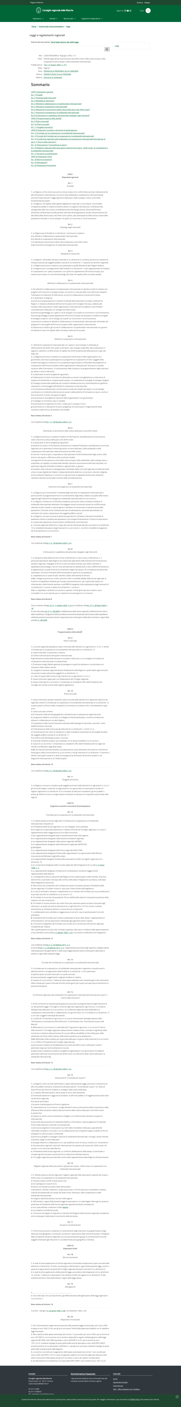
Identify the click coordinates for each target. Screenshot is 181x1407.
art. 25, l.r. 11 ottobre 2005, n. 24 (59, 605)
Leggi (117, 45)
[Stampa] (106, 49)
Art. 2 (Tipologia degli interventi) (43, 97)
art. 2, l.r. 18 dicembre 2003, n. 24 (58, 543)
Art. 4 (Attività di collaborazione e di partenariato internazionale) (56, 103)
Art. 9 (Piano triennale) (40, 121)
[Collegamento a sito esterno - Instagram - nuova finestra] (130, 10)
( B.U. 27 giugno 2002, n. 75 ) (55, 64)
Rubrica (140, 2)
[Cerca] (148, 10)
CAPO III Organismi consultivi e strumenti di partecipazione (54, 130)
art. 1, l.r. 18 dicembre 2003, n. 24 (58, 422)
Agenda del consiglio (120, 1382)
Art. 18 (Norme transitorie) (41, 159)
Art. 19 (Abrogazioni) (39, 162)
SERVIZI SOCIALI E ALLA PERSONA (57, 74)
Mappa (147, 2)
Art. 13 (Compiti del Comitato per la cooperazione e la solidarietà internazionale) (62, 136)
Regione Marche (36, 2)
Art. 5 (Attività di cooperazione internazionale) (49, 106)
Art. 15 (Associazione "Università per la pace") (49, 145)
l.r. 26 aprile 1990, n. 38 (56, 1310)
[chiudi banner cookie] (177, 1397)
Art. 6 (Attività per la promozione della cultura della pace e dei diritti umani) (60, 109)
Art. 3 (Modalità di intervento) (42, 100)
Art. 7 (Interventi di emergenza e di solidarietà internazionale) (55, 112)
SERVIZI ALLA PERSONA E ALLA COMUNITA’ (61, 71)
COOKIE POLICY (134, 1399)
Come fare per (118, 1385)
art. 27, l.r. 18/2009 (52, 611)
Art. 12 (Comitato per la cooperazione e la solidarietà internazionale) (58, 133)
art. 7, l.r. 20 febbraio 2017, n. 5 (52, 947)
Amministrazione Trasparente (83, 1373)
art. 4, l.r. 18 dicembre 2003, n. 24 (58, 1069)
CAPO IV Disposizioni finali (41, 156)
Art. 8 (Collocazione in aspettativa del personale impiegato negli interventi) (60, 115)
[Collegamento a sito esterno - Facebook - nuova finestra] (125, 10)
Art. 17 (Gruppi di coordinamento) (44, 153)
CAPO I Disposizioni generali (42, 92)
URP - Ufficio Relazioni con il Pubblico (126, 1389)
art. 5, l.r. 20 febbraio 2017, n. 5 (58, 944)
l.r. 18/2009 (42, 620)
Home (34, 26)
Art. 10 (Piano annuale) (40, 124)
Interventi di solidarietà (53, 77)
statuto (65, 1207)
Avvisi (115, 1379)
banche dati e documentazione (51, 26)
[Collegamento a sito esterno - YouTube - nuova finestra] (127, 10)
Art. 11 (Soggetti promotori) (42, 127)
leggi (68, 26)
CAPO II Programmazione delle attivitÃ (46, 118)
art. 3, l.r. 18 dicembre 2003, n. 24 (58, 770)
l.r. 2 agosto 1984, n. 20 (63, 932)
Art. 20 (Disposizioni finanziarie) (43, 165)
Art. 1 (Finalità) (37, 94)
